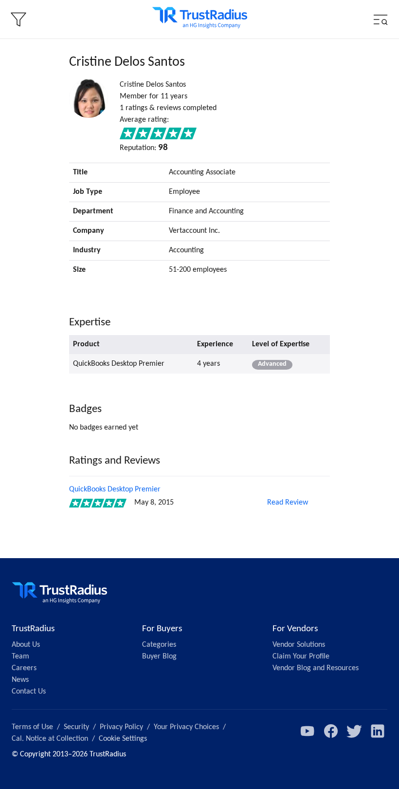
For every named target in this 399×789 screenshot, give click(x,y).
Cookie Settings (123, 739)
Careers (24, 668)
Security (76, 727)
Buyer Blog (159, 656)
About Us (26, 645)
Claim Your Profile (300, 656)
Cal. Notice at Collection (50, 739)
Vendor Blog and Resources (315, 668)
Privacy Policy (121, 727)
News (20, 680)
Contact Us (29, 691)
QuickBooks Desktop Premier (115, 489)
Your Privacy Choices (186, 727)
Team (20, 656)
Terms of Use (32, 727)
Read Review (287, 503)
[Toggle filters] (18, 19)
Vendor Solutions (298, 645)
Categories (159, 645)
